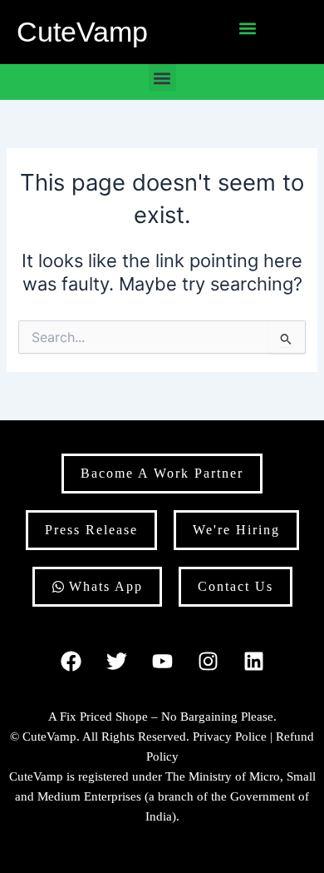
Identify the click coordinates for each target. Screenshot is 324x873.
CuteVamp (82, 31)
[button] (248, 28)
